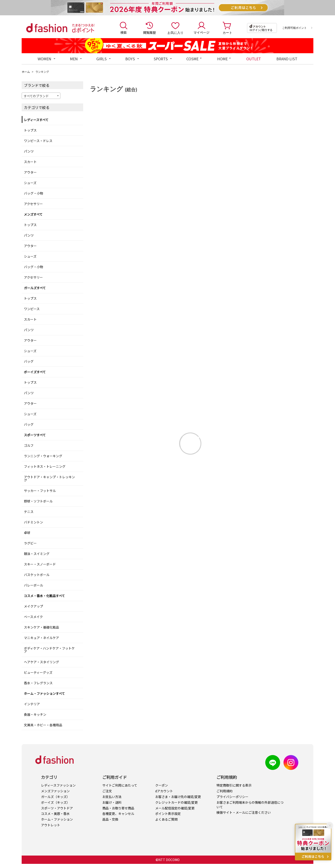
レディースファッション (58, 785)
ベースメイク (33, 616)
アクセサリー (33, 203)
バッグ (29, 361)
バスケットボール (36, 574)
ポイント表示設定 (168, 813)
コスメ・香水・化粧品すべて (44, 595)
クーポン (161, 785)
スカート (30, 161)
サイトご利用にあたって (119, 785)
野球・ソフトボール (38, 501)
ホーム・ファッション (57, 819)
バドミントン (33, 522)
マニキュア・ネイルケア (41, 637)
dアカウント (164, 791)
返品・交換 (110, 819)
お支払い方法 (111, 796)
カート (227, 32)
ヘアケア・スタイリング (41, 662)
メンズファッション (55, 791)
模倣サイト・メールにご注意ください (243, 812)
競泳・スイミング (36, 553)
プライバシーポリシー (232, 796)
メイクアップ (33, 606)
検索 (123, 32)
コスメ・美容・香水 (55, 813)
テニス (29, 511)
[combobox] (41, 95)
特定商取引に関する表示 (234, 785)
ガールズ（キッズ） (55, 796)
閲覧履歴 (149, 32)
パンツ (29, 151)
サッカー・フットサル (40, 490)
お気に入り (175, 32)
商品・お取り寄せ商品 (118, 808)
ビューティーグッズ (38, 672)
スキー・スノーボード (40, 564)
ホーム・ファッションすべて (44, 693)
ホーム (26, 72)
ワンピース (32, 308)
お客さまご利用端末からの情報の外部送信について (249, 804)
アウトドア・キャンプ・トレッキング (49, 478)
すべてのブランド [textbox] (36, 96)
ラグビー (30, 543)
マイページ (201, 32)
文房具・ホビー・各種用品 (43, 725)
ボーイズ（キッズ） (55, 802)
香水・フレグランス (38, 683)
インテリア (32, 704)
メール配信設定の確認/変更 (175, 808)
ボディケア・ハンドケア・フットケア (49, 650)
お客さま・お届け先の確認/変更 (178, 796)
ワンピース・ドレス (38, 140)
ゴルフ (29, 445)
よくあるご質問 (166, 819)
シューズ (30, 182)
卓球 (27, 532)
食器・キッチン (35, 714)
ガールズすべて (35, 287)
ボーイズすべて (35, 372)
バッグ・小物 (33, 193)
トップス (30, 130)
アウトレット (50, 825)
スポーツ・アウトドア (57, 808)
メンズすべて (33, 214)
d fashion (46, 28)
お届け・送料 (111, 802)
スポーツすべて (35, 435)
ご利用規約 (224, 791)
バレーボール (33, 585)
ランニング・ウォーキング (43, 456)
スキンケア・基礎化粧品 (41, 627)
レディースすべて (36, 119)
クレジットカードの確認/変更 (176, 802)
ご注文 (107, 791)
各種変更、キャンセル (118, 813)
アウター (30, 172)
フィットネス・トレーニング (44, 466)
